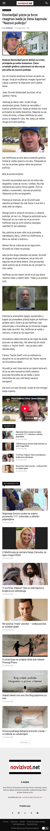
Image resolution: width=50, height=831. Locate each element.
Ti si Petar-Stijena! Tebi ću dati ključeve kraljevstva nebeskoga (23, 589)
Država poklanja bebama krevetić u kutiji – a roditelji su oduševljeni (24, 732)
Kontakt (22, 822)
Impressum (14, 822)
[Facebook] (12, 813)
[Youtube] (37, 813)
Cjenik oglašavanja (19, 824)
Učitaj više (24, 742)
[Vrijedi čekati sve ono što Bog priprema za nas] (25, 681)
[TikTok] (25, 813)
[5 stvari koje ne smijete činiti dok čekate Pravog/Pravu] (25, 645)
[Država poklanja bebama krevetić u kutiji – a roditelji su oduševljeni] (25, 717)
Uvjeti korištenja (32, 824)
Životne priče (6, 10)
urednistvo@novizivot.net (32, 797)
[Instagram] (18, 813)
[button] (4, 3)
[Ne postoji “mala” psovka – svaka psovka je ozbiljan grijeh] (8, 469)
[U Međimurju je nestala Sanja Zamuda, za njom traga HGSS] (8, 447)
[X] (31, 813)
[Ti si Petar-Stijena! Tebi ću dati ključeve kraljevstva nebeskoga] (8, 458)
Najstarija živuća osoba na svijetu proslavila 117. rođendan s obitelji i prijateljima (29, 434)
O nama (5, 822)
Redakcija (9, 28)
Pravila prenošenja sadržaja (36, 822)
